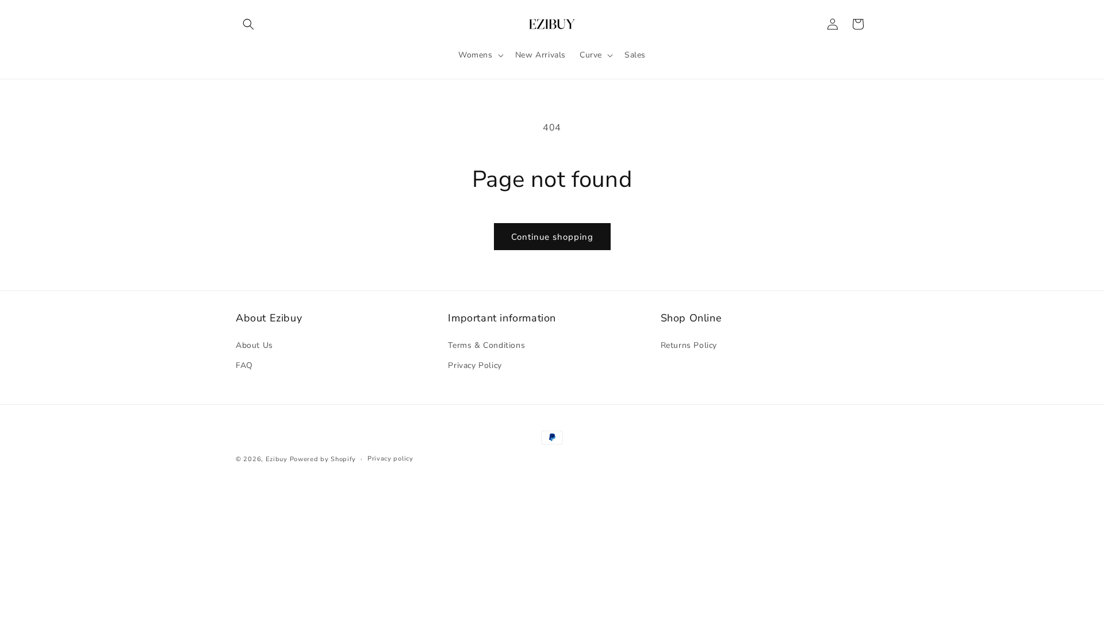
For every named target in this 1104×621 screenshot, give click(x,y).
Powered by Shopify (323, 459)
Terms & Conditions (486, 345)
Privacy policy (390, 458)
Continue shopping (552, 237)
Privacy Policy (474, 365)
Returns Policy (689, 345)
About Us (254, 345)
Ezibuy (277, 459)
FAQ (244, 365)
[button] (248, 24)
